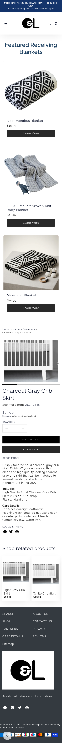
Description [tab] (10, 458)
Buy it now (31, 449)
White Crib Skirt (44, 593)
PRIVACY (39, 629)
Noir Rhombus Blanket (25, 121)
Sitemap (8, 644)
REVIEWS (39, 636)
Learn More (31, 133)
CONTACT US (42, 621)
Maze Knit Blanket (21, 295)
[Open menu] (5, 23)
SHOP (6, 621)
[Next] (58, 363)
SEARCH (8, 614)
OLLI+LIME (32, 404)
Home (6, 329)
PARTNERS (10, 629)
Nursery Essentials (24, 329)
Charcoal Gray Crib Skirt (16, 332)
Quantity (8, 422)
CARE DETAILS (12, 636)
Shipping (6, 416)
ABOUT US (40, 614)
